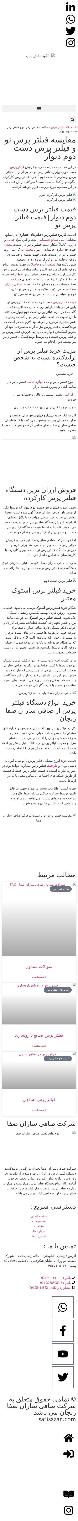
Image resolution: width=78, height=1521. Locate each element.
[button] (39, 108)
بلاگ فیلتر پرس (60, 127)
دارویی (71, 244)
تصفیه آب (48, 264)
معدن (8, 244)
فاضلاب (33, 264)
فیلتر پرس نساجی (39, 1099)
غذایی (11, 239)
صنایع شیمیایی (48, 239)
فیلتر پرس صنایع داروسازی (39, 1035)
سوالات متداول (39, 966)
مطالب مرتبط (56, 874)
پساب (63, 284)
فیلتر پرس (17, 167)
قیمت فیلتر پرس (64, 302)
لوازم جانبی (35, 381)
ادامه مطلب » (39, 977)
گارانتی (68, 394)
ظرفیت (52, 765)
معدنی (29, 249)
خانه (75, 127)
